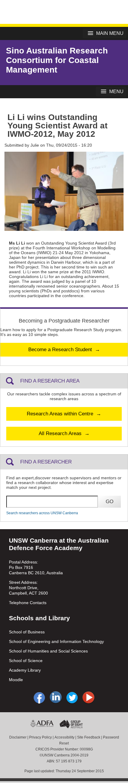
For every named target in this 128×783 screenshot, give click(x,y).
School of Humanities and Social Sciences (48, 651)
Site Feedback (88, 737)
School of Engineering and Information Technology (56, 641)
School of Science (26, 660)
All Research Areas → (64, 433)
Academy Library (25, 670)
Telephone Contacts (27, 602)
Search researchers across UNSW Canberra (42, 513)
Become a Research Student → (64, 349)
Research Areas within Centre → (64, 414)
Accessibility (64, 737)
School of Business (27, 632)
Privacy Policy (40, 737)
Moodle (16, 679)
